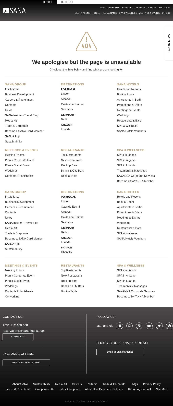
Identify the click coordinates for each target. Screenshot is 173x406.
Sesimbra (67, 109)
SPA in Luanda (126, 165)
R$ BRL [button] (152, 7)
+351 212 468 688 (15, 325)
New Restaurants (71, 160)
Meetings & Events (149, 13)
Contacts (140, 8)
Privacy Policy (152, 384)
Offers (166, 13)
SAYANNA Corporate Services (136, 175)
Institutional (12, 89)
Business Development (19, 94)
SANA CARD (127, 8)
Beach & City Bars (72, 170)
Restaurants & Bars (129, 120)
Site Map (161, 389)
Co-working (12, 296)
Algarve (66, 99)
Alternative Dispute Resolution (104, 389)
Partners (92, 384)
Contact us (18, 337)
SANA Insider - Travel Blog (21, 115)
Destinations (82, 13)
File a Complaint (70, 389)
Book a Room (125, 94)
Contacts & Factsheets (19, 175)
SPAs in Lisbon (126, 154)
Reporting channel (139, 389)
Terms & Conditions (18, 389)
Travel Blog (113, 8)
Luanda (65, 129)
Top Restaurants (71, 154)
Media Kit (11, 120)
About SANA (20, 384)
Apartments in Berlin (129, 99)
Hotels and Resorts (129, 89)
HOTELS (96, 13)
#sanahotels (104, 325)
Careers (77, 384)
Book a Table (69, 175)
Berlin (64, 119)
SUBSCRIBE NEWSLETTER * (26, 363)
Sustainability (13, 141)
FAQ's (134, 384)
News (103, 8)
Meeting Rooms (15, 154)
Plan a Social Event (17, 165)
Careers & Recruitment (19, 99)
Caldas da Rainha (72, 104)
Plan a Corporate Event (19, 160)
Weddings (123, 115)
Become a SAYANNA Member (135, 181)
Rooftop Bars (69, 165)
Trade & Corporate (16, 125)
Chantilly (66, 252)
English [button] (164, 7)
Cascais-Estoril (70, 206)
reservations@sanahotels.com (24, 330)
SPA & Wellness (128, 13)
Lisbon (65, 93)
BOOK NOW (169, 43)
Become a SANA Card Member (24, 131)
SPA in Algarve (126, 160)
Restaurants (109, 13)
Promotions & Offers (129, 104)
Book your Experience (120, 352)
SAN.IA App (12, 136)
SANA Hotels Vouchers (131, 131)
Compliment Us (45, 389)
